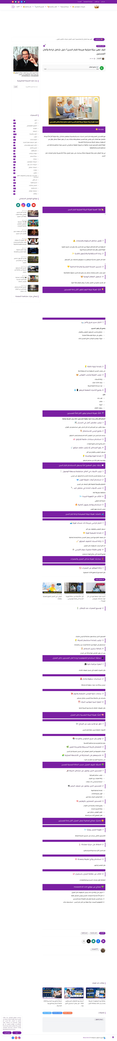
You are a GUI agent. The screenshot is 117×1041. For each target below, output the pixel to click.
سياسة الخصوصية (88, 1)
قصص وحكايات (25, 185)
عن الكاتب (97, 1)
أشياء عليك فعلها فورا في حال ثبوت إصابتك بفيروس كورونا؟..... (96, 599)
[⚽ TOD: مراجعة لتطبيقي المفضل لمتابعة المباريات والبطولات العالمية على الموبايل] (33, 223)
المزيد (18, 6)
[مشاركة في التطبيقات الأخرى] (84, 941)
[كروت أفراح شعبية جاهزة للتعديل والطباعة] (33, 251)
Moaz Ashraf (86, 1037)
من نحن (103, 1)
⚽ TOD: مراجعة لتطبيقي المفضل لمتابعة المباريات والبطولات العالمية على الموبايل (20, 224)
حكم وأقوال (25, 151)
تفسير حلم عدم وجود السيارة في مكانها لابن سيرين (20, 270)
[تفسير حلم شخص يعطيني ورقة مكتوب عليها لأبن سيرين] (33, 213)
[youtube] (13, 2)
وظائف (25, 194)
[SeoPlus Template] (104, 1038)
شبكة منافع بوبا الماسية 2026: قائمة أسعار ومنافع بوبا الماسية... (52, 1004)
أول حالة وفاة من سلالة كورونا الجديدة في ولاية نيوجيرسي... (75, 598)
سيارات (25, 159)
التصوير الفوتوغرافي (25, 126)
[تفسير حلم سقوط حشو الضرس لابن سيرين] (33, 232)
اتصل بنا (80, 1)
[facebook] (22, 2)
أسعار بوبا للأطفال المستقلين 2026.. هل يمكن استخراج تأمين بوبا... (74, 1004)
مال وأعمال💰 (27, 7)
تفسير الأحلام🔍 (39, 7)
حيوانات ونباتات (25, 153)
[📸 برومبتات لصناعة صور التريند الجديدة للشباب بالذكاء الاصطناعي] (33, 278)
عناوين (25, 173)
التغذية (25, 128)
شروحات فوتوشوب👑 (78, 7)
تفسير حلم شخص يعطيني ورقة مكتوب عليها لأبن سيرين (21, 214)
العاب (25, 137)
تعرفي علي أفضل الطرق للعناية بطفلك (52, 598)
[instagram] (19, 2)
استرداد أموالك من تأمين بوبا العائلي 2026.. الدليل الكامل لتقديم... (74, 39)
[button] (98, 941)
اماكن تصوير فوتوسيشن (25, 145)
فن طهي (25, 180)
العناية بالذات (25, 139)
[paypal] (24, 2)
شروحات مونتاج (25, 167)
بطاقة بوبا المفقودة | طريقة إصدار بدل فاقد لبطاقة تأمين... (96, 1002)
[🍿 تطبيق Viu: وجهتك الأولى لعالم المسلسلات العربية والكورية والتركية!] (33, 241)
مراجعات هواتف (25, 191)
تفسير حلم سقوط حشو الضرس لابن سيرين (20, 232)
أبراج (25, 120)
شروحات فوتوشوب (25, 162)
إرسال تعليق (99, 1019)
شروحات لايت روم (25, 164)
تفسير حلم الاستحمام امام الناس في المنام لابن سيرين (21, 289)
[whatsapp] (16, 2)
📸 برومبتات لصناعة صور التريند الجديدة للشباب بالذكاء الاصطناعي (21, 280)
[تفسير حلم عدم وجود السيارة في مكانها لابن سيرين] (33, 269)
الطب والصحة (100, 46)
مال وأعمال (25, 188)
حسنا (17, 1032)
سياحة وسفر (25, 156)
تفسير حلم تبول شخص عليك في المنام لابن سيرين (20, 260)
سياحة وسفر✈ (64, 7)
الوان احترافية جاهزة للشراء (25, 142)
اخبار (25, 123)
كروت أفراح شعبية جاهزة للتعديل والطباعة (20, 251)
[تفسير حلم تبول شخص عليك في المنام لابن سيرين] (33, 259)
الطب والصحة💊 (52, 7)
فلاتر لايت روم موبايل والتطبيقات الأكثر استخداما (26, 176)
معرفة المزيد (7, 1032)
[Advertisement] (58, 24)
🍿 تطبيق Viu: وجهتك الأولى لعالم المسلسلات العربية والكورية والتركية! (20, 242)
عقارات (25, 170)
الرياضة (25, 131)
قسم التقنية (84, 933)
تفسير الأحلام (25, 148)
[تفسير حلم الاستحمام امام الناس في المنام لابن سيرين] (33, 288)
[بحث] (13, 7)
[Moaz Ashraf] (96, 7)
